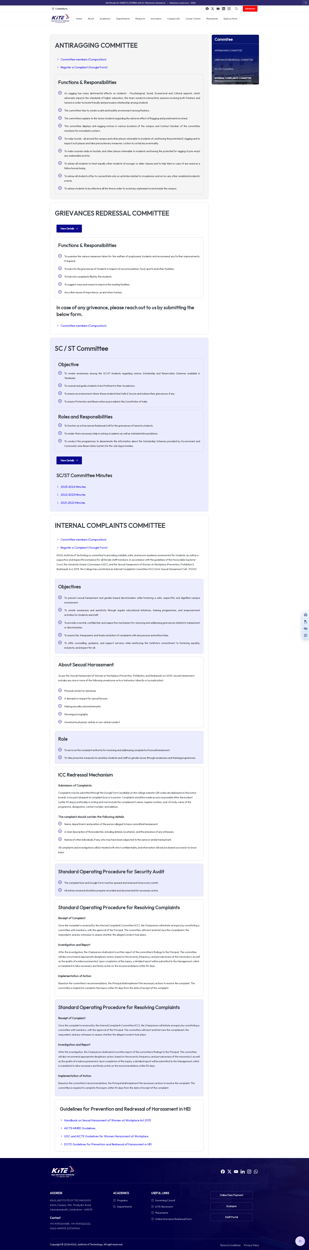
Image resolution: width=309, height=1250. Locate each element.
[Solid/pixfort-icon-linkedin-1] (242, 1171)
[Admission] (305, 621)
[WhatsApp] (305, 635)
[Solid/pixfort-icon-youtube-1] (236, 1171)
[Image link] (63, 1171)
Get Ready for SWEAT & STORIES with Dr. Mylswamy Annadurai (135, 2)
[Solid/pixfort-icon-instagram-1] (249, 1171)
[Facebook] (207, 8)
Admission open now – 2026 (182, 2)
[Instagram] (229, 8)
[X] (212, 8)
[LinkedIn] (223, 8)
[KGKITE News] (305, 628)
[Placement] (305, 614)
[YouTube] (218, 8)
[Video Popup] (300, 1241)
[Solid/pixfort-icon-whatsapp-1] (256, 1171)
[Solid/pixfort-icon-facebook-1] (223, 1171)
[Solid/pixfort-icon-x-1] (229, 1171)
